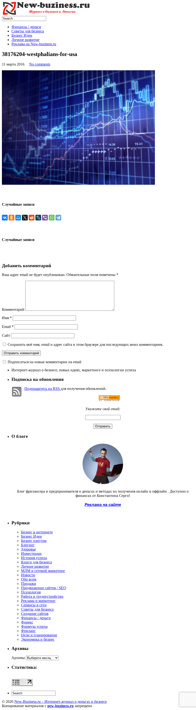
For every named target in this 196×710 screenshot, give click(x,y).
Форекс (27, 622)
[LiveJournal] (38, 217)
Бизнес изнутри (34, 541)
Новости (28, 575)
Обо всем (28, 579)
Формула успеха (34, 626)
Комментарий (13, 309)
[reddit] (31, 217)
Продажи (28, 584)
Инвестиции (31, 554)
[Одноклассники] (11, 217)
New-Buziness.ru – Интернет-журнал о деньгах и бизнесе (60, 702)
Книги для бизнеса (36, 562)
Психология (31, 592)
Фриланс (28, 631)
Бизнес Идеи (21, 35)
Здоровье (28, 549)
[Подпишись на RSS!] (109, 400)
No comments (39, 64)
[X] (25, 217)
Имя (7, 318)
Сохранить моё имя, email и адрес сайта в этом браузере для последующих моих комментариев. (85, 344)
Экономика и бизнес (37, 639)
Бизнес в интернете (37, 532)
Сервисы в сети (34, 605)
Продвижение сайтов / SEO (43, 588)
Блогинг (28, 545)
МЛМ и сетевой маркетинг (43, 571)
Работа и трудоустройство (42, 596)
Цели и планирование (39, 635)
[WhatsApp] (51, 217)
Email (8, 327)
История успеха (34, 558)
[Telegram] (58, 217)
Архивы (18, 658)
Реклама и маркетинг (38, 601)
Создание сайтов (35, 614)
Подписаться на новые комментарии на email (44, 362)
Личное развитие (25, 40)
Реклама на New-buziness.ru (33, 44)
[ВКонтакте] (5, 217)
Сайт (6, 335)
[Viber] (45, 217)
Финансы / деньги (26, 27)
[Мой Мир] (18, 217)
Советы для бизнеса (27, 31)
